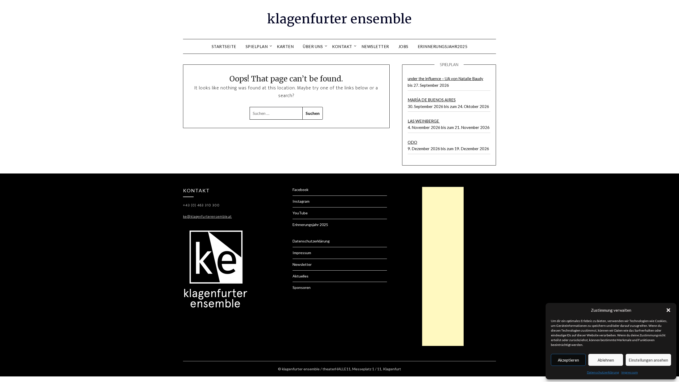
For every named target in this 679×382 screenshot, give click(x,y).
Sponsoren (302, 287)
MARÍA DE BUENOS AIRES (432, 99)
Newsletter (375, 46)
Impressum (629, 372)
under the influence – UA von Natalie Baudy (445, 78)
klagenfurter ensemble (339, 19)
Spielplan (257, 46)
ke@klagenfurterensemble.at (207, 217)
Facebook (300, 189)
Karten (285, 46)
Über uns (313, 46)
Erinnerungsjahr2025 (443, 46)
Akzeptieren (568, 360)
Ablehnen (606, 360)
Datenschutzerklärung (603, 372)
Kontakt (342, 46)
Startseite (224, 46)
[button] (668, 310)
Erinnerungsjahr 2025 (310, 224)
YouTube (300, 213)
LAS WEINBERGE (424, 121)
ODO (412, 142)
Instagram (301, 201)
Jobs (403, 46)
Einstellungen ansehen (648, 360)
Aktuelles (300, 276)
